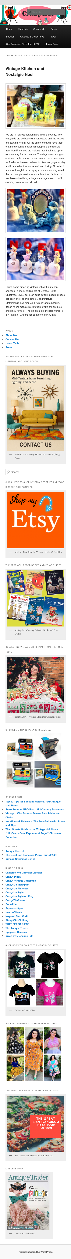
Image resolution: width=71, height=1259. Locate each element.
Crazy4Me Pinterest (16, 888)
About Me (23, 29)
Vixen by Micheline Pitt (19, 936)
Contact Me (39, 29)
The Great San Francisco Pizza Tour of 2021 (31, 855)
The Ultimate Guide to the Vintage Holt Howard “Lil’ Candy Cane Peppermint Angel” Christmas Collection (33, 833)
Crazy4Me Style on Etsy (19, 896)
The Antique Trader (16, 928)
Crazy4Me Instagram (17, 884)
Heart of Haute (13, 912)
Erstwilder (11, 904)
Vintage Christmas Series (20, 859)
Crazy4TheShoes (15, 900)
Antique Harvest (14, 851)
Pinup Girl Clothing (16, 920)
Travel (52, 36)
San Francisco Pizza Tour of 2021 (23, 44)
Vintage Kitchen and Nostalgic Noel (24, 71)
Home (9, 29)
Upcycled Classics (16, 932)
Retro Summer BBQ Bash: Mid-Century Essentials (34, 809)
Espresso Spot (14, 908)
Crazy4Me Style (14, 892)
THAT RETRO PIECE (17, 924)
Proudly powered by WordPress (36, 1252)
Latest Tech (52, 44)
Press (54, 29)
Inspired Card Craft (16, 916)
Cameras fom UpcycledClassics (23, 872)
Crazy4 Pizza (13, 876)
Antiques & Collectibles (32, 36)
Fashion (10, 36)
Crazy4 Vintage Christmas (20, 880)
